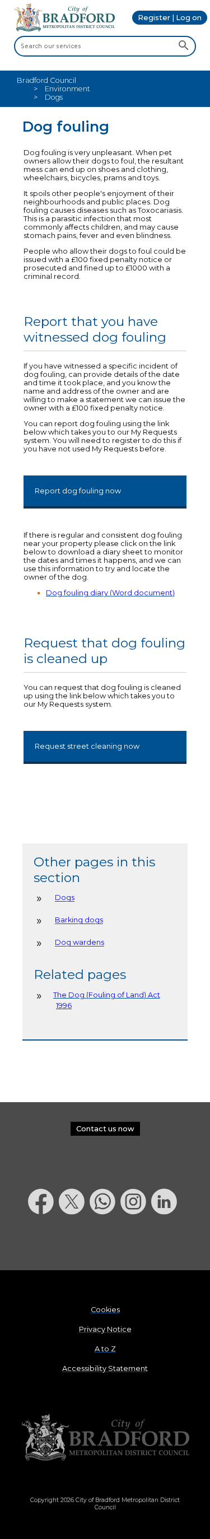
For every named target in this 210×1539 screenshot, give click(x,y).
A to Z (105, 1349)
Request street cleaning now (87, 746)
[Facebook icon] (43, 1243)
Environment (67, 89)
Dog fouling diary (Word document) (110, 593)
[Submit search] (183, 46)
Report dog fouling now (78, 491)
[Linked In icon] (166, 1243)
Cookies (105, 1309)
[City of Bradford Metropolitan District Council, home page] (64, 29)
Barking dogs (79, 920)
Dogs (64, 898)
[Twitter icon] (74, 1243)
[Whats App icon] (105, 1243)
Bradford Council (46, 80)
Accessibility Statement (105, 1368)
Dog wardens (79, 943)
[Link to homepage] (105, 1438)
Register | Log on (170, 17)
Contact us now (105, 1129)
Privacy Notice (105, 1329)
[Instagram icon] (135, 1243)
